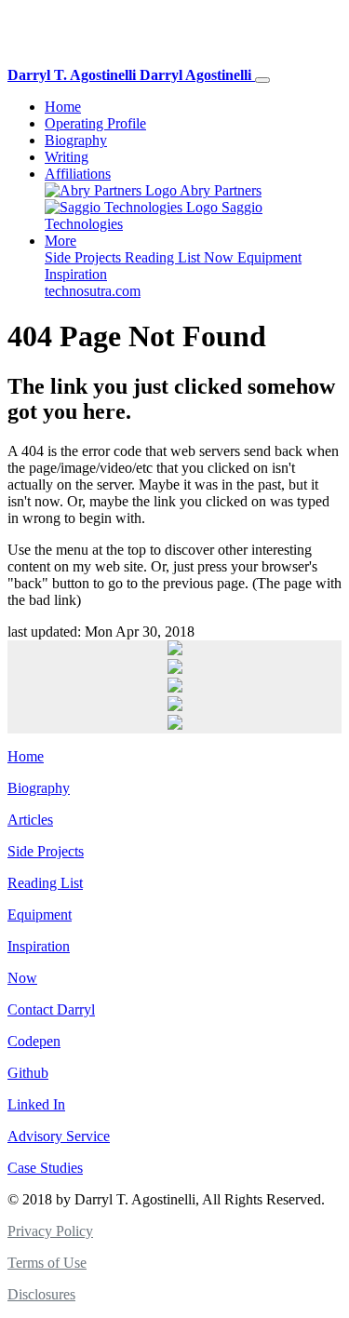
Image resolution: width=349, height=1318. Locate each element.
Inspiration (76, 274)
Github (27, 1073)
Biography (76, 140)
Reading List (164, 257)
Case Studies (45, 1168)
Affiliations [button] (78, 174)
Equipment (269, 257)
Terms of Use (47, 1263)
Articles (30, 819)
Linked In (36, 1104)
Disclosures (41, 1294)
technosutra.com (93, 291)
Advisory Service (58, 1136)
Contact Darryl (51, 1009)
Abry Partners (219, 190)
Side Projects (85, 257)
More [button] (60, 241)
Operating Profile (95, 123)
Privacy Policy (50, 1231)
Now (220, 257)
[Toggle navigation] (262, 80)
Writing (66, 157)
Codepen (33, 1041)
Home (63, 106)
